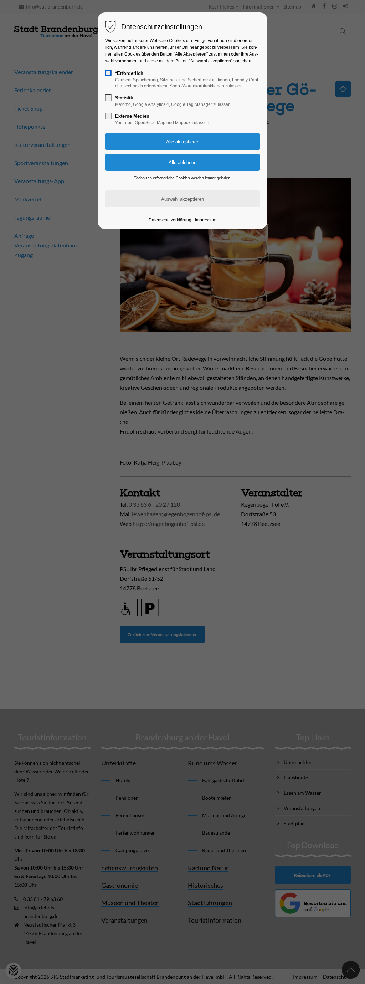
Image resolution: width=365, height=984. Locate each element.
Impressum (205, 219)
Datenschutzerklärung (170, 219)
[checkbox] (108, 73)
